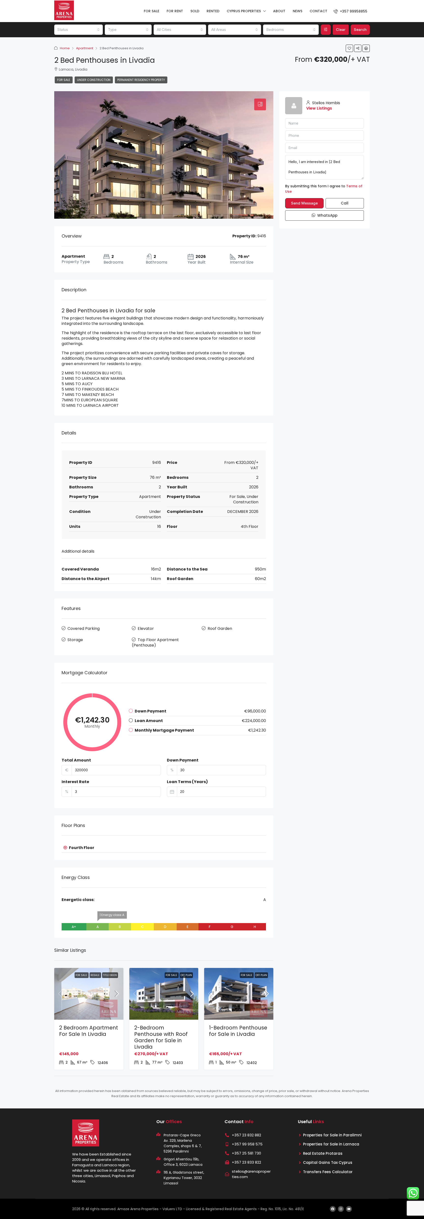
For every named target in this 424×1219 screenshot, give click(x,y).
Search (360, 29)
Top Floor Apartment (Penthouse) (155, 642)
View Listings (319, 108)
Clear (340, 29)
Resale (95, 975)
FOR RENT (175, 11)
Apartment (84, 48)
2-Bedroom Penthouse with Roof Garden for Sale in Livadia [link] (161, 1037)
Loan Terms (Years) (187, 782)
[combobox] (78, 30)
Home (65, 48)
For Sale (63, 80)
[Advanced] (326, 30)
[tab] (260, 104)
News (297, 11)
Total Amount (76, 760)
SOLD (194, 11)
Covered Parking (83, 628)
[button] (349, 48)
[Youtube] (349, 1209)
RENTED (213, 11)
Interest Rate (75, 782)
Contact (318, 11)
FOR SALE (151, 11)
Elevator (146, 628)
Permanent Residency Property (141, 80)
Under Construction (93, 80)
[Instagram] (341, 1209)
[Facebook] (333, 1209)
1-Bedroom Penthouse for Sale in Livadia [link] (238, 1031)
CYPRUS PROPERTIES (244, 11)
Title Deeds (110, 975)
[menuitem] (350, 11)
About (279, 11)
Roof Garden (220, 628)
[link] (88, 994)
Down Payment (183, 760)
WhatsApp (326, 215)
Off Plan (186, 975)
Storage (75, 640)
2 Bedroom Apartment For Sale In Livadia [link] (88, 1031)
